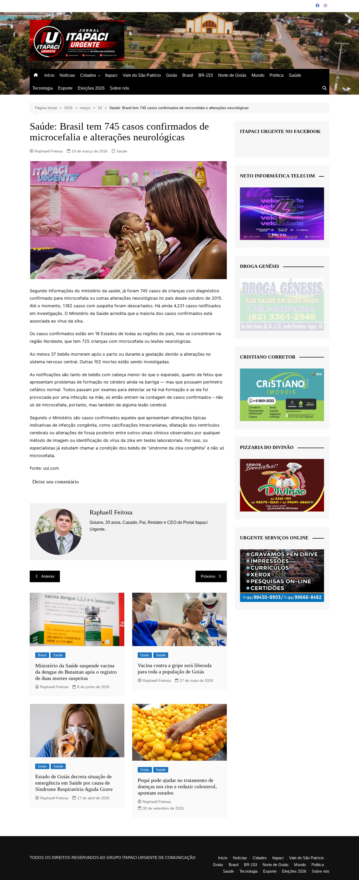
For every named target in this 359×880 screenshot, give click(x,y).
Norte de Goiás (232, 75)
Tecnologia (42, 88)
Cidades (88, 75)
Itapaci (111, 75)
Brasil (187, 75)
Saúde (295, 75)
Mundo (258, 75)
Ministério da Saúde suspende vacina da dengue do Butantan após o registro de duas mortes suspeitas (76, 672)
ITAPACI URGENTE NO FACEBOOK (280, 131)
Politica (277, 75)
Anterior (48, 576)
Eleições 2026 (91, 88)
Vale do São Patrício (142, 75)
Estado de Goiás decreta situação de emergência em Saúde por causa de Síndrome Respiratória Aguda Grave (74, 783)
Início (49, 75)
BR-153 (205, 75)
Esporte (65, 88)
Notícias (67, 75)
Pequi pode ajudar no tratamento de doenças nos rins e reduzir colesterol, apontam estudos (177, 786)
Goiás (171, 75)
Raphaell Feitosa (49, 151)
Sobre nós (119, 88)
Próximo (208, 576)
